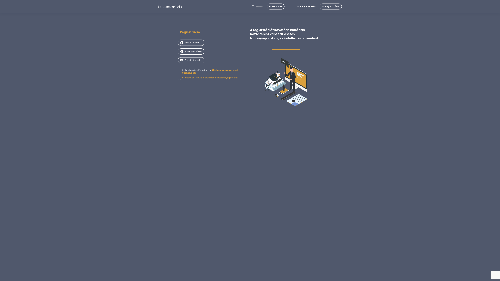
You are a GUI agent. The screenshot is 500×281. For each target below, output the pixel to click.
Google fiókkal (192, 42)
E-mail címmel (192, 60)
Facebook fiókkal (193, 51)
